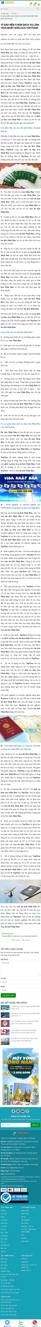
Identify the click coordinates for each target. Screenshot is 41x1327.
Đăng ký (35, 1125)
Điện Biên (4, 1239)
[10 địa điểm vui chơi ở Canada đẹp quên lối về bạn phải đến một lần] (5, 1032)
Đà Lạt (23, 1217)
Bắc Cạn (3, 1248)
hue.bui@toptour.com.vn (15, 1168)
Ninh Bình (4, 1223)
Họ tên (3, 978)
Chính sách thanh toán (9, 1311)
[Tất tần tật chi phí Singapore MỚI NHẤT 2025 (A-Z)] (5, 1007)
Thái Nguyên (5, 1245)
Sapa (2, 1217)
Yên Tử (3, 1251)
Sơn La (3, 1242)
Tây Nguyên (25, 1220)
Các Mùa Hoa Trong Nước (10, 1292)
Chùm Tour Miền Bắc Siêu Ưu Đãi (10, 1276)
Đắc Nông (24, 1223)
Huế (22, 1235)
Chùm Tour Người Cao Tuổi (10, 1289)
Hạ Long (4, 1213)
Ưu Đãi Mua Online (7, 1286)
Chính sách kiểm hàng (8, 1315)
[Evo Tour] (20, 1076)
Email (3, 986)
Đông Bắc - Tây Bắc (7, 1280)
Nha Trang (25, 1213)
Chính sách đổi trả (7, 1308)
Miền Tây (4, 1259)
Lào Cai (3, 1229)
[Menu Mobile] (38, 4)
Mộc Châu (4, 1232)
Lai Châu (4, 1226)
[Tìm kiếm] (37, 9)
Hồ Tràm (4, 1268)
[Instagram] (27, 1111)
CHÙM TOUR (5, 1271)
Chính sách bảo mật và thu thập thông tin (10, 1301)
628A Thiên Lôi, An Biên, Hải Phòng (25, 1164)
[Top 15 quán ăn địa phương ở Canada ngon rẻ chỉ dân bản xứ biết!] (5, 1023)
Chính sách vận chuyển (9, 1305)
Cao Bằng (4, 1236)
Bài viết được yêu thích (14, 1003)
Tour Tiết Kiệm (6, 1283)
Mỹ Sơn (24, 1238)
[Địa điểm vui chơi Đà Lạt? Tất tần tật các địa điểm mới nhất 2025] (5, 1041)
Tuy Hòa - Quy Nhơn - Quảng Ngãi (29, 1230)
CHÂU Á (24, 1259)
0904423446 (15, 1171)
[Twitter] (18, 1111)
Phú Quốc (4, 1265)
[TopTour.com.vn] (7, 2)
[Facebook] (13, 1111)
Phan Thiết (25, 1210)
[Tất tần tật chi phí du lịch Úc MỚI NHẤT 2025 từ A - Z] (5, 1015)
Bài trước (17, 940)
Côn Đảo (4, 1262)
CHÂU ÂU (24, 1262)
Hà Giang (4, 1220)
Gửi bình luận (8, 995)
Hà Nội (3, 1210)
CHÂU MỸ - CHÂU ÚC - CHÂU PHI (29, 1266)
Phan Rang (25, 1241)
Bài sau (25, 940)
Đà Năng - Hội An (27, 1226)
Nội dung (4, 959)
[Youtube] (23, 1111)
